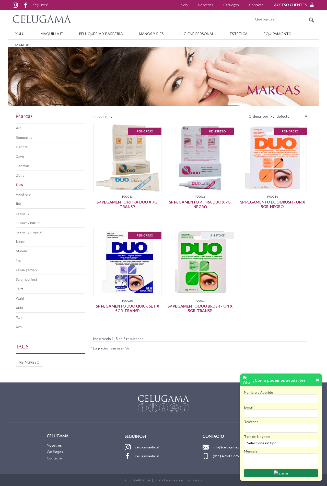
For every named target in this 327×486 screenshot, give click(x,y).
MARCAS (22, 45)
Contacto (256, 5)
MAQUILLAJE (52, 33)
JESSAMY (22, 213)
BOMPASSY (24, 137)
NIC (18, 260)
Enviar (283, 473)
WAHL (20, 298)
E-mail (248, 407)
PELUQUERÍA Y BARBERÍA (101, 33)
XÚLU (20, 33)
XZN (19, 317)
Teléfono (251, 422)
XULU (19, 308)
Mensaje (251, 451)
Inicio (183, 5)
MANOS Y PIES (151, 33)
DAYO (20, 156)
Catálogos (231, 5)
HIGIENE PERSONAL (197, 33)
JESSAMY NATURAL (28, 222)
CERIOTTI (22, 147)
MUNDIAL (22, 251)
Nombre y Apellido (258, 392)
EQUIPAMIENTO (277, 33)
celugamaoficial (147, 447)
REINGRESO (29, 362)
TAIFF (19, 289)
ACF (18, 128)
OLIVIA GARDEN (26, 270)
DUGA (20, 175)
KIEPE (20, 241)
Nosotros (205, 5)
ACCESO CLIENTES (290, 5)
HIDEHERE (23, 194)
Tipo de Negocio (257, 436)
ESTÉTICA (239, 33)
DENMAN (22, 166)
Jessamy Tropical (29, 232)
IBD (18, 203)
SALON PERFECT (26, 279)
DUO (19, 185)
